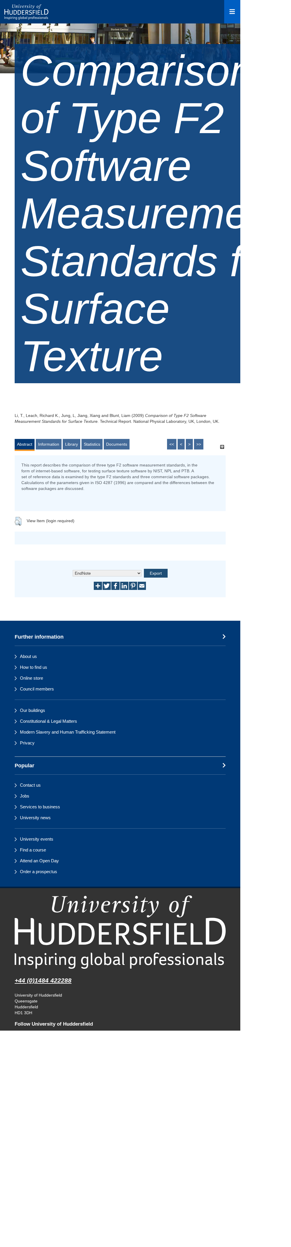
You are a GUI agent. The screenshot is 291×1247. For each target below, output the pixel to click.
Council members (37, 688)
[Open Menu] (232, 11)
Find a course (33, 849)
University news (35, 817)
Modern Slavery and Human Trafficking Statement (67, 731)
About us (28, 656)
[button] (18, 521)
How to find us (33, 667)
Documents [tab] (116, 444)
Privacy (27, 742)
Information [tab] (48, 444)
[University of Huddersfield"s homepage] (120, 931)
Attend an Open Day (39, 860)
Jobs (24, 795)
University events (36, 839)
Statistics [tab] (92, 444)
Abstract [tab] (24, 444)
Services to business (40, 806)
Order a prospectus (38, 871)
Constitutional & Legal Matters (48, 721)
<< (171, 444)
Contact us (30, 785)
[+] (222, 447)
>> (198, 444)
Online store (31, 678)
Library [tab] (71, 444)
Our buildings (32, 710)
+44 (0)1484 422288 (43, 980)
